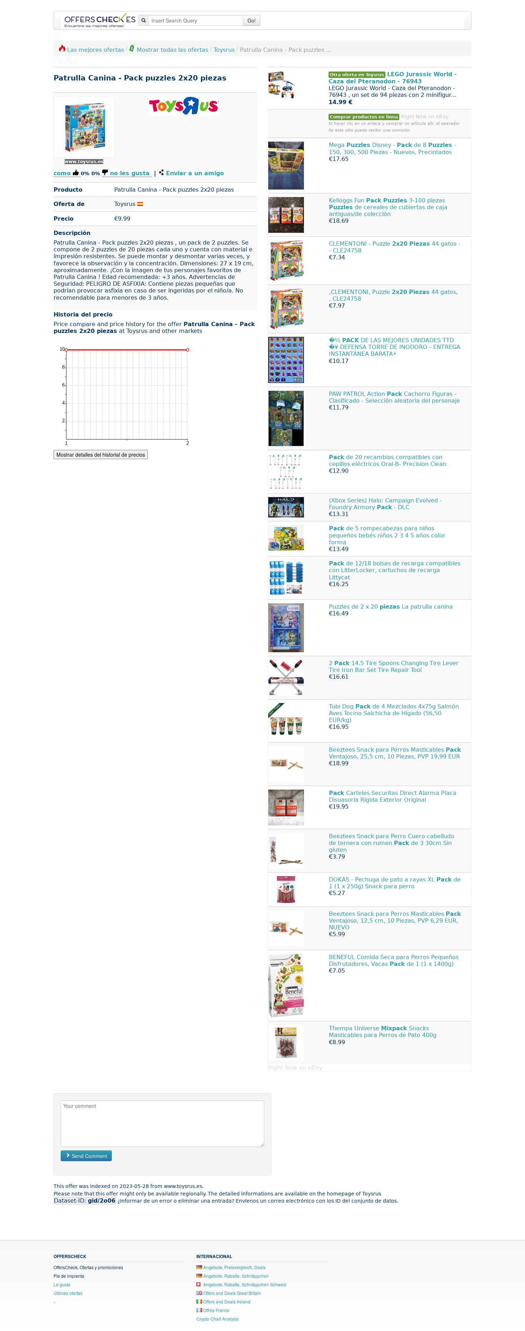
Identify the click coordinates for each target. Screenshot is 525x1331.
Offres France (215, 1310)
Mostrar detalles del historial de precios (100, 454)
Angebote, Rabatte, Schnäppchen (235, 1276)
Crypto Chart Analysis (217, 1319)
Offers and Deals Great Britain (231, 1293)
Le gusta (62, 1284)
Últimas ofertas (68, 1293)
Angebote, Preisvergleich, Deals (234, 1267)
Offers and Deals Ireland (226, 1301)
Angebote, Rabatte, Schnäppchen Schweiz (244, 1284)
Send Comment (88, 1155)
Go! (252, 20)
